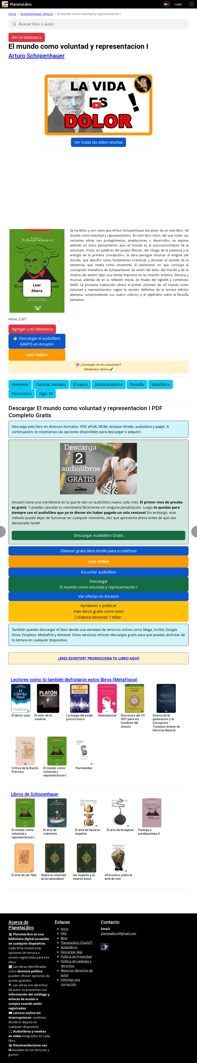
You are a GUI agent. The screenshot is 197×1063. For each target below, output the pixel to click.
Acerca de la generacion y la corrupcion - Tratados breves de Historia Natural (166, 723)
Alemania (20, 384)
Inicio (12, 14)
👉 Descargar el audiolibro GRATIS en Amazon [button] (36, 341)
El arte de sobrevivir (50, 831)
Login (178, 4)
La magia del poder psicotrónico (79, 717)
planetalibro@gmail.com (118, 933)
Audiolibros (69, 947)
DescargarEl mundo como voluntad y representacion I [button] (98, 584)
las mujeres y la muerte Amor (84, 877)
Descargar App (71, 952)
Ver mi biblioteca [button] (27, 37)
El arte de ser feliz (24, 875)
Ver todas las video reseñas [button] (98, 142)
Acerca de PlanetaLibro (21, 925)
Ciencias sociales (51, 384)
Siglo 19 (46, 393)
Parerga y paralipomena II (149, 831)
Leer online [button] (37, 354)
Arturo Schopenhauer (36, 55)
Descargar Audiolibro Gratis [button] (98, 535)
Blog (64, 938)
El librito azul (21, 715)
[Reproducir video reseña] (98, 105)
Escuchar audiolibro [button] (98, 572)
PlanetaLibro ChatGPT (77, 943)
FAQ (64, 933)
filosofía (137, 384)
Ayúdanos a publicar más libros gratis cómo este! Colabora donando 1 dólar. (98, 611)
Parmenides (84, 768)
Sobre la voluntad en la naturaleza (53, 877)
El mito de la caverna (43, 717)
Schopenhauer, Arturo (36, 14)
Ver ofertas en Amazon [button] (98, 596)
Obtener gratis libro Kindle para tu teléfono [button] (98, 550)
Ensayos (80, 384)
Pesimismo (22, 393)
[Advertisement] (98, 199)
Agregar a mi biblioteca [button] (32, 329)
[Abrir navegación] (191, 4)
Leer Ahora (36, 287)
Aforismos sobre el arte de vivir (118, 877)
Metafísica (160, 384)
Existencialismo (109, 384)
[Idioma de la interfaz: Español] (167, 4)
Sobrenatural (107, 715)
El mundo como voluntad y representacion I (54, 771)
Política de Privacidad (76, 956)
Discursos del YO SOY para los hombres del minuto (133, 721)
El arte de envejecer (120, 830)
